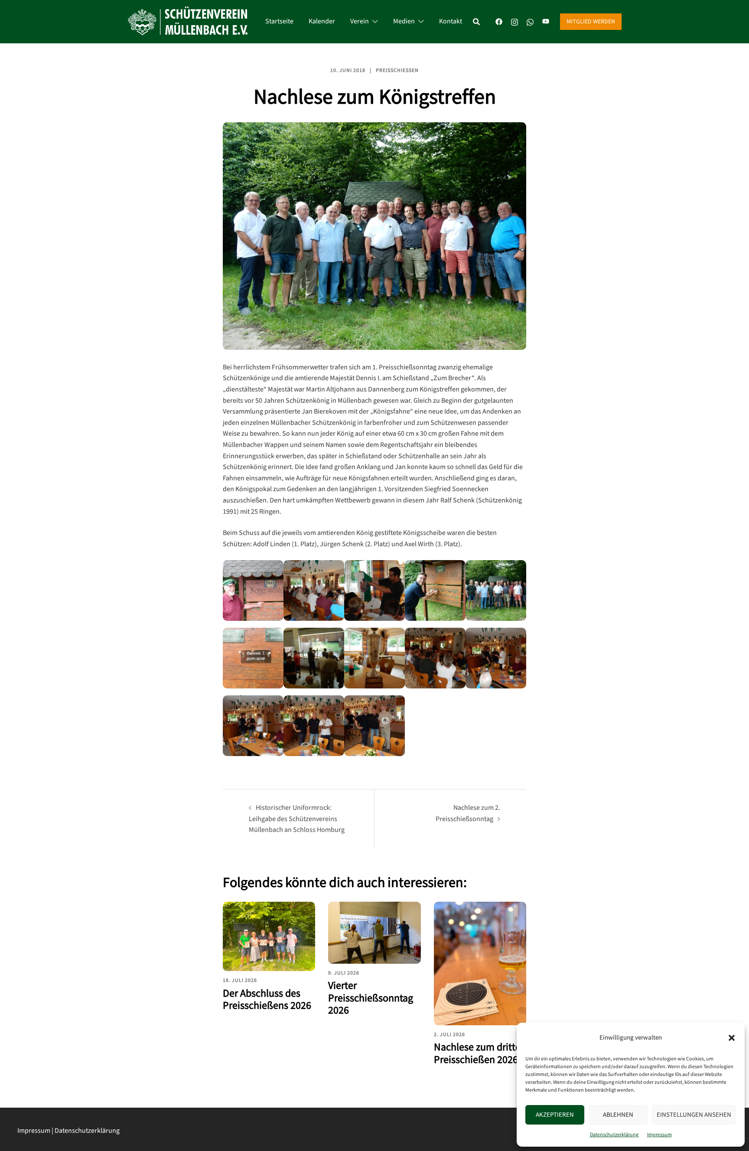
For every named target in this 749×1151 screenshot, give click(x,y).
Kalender (322, 21)
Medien (404, 21)
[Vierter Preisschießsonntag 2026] (374, 932)
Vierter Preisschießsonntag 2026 (370, 998)
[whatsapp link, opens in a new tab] (530, 21)
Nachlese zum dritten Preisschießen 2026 (480, 1053)
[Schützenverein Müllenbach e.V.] (187, 21)
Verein (359, 21)
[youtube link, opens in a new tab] (545, 21)
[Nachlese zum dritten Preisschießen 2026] (480, 963)
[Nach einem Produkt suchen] (480, 21)
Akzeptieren (555, 1115)
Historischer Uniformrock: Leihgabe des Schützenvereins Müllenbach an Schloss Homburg (297, 819)
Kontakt (450, 21)
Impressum (659, 1134)
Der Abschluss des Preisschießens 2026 (267, 1000)
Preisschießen (397, 70)
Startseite (279, 21)
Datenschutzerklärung (614, 1134)
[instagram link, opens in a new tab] (514, 21)
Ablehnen (618, 1115)
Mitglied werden (591, 22)
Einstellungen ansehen (694, 1115)
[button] (731, 1038)
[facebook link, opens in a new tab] (498, 21)
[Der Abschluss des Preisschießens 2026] (269, 936)
